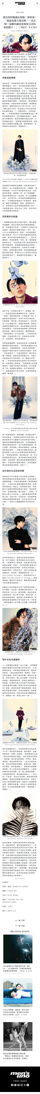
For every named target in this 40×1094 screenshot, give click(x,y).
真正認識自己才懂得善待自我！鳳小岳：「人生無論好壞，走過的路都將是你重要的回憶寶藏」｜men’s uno (17, 968)
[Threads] (28, 1085)
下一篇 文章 (20, 926)
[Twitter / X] (24, 1085)
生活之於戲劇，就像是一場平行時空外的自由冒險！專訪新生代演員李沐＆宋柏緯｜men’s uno (16, 1012)
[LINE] (18, 1085)
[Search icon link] (3, 3)
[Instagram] (15, 1085)
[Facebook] (12, 1085)
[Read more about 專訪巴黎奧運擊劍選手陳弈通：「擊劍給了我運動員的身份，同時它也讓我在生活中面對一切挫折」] (17, 1036)
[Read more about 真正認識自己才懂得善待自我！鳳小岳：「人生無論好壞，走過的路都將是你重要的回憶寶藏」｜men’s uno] (17, 949)
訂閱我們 (16, 1081)
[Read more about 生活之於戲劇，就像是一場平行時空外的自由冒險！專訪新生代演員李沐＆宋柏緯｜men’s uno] (17, 992)
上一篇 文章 (20, 920)
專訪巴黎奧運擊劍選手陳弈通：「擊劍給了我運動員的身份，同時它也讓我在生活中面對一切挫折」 (16, 1056)
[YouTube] (21, 1085)
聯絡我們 (23, 1081)
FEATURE (20, 12)
